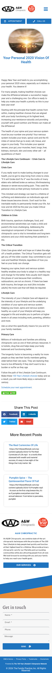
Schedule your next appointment (16, 387)
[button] (10, 414)
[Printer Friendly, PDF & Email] (8, 393)
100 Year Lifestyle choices (25, 376)
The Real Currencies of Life (23, 445)
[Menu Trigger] (45, 9)
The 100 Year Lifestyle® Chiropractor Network (30, 664)
